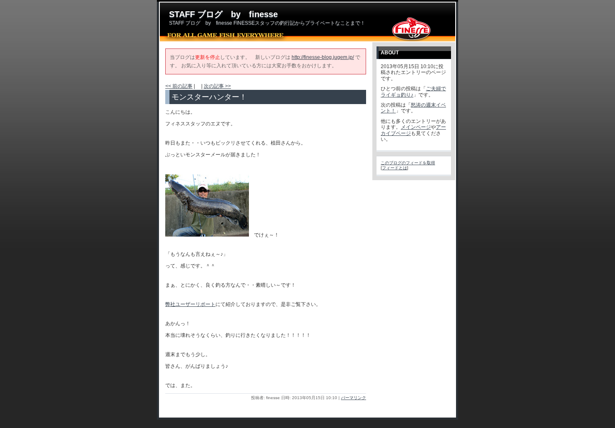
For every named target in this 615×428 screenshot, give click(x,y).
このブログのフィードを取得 (408, 162)
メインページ (416, 127)
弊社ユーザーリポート (190, 304)
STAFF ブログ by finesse (223, 14)
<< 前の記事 (178, 86)
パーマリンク (353, 397)
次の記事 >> (217, 86)
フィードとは (394, 168)
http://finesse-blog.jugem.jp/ (323, 57)
